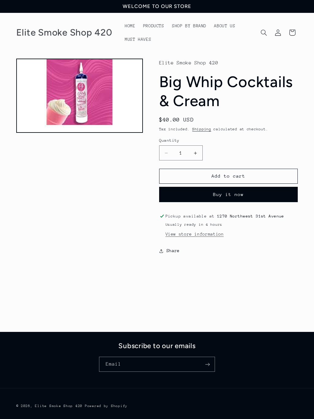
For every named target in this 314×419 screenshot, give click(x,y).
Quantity (169, 140)
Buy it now (228, 194)
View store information (195, 234)
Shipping (201, 129)
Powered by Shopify (106, 406)
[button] (264, 32)
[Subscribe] (208, 364)
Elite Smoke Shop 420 (58, 406)
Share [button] (173, 250)
